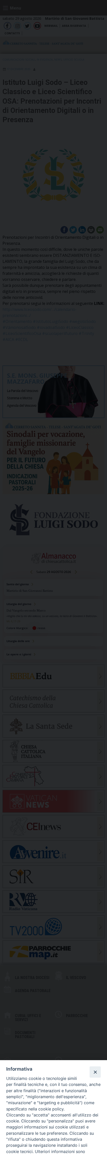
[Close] (95, 1071)
